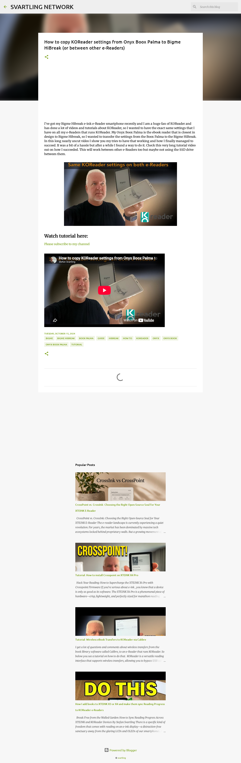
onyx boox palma (56, 344)
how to (127, 338)
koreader (142, 338)
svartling (122, 757)
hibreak (114, 338)
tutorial (76, 344)
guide (101, 338)
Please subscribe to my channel (67, 244)
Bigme (49, 338)
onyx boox (170, 338)
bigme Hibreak (66, 338)
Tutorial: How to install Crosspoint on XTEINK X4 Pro (106, 575)
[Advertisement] (120, 92)
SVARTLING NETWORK (42, 6)
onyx (156, 338)
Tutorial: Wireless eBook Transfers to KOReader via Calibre (110, 639)
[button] (46, 57)
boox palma (86, 338)
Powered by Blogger (123, 750)
